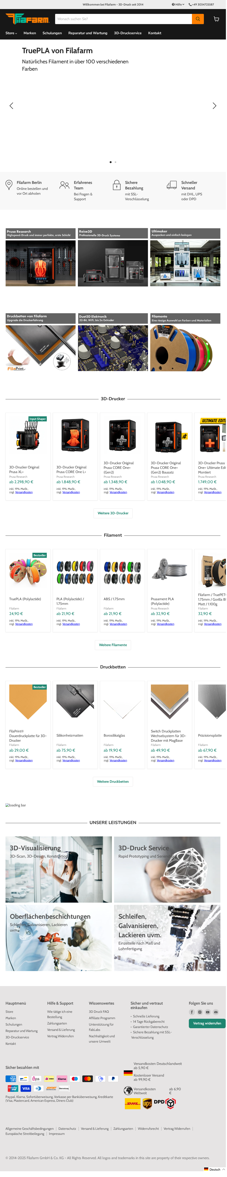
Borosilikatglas (114, 735)
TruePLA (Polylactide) (25, 599)
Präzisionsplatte (210, 735)
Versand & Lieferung (61, 1030)
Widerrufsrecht (148, 1129)
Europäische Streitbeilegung (25, 1134)
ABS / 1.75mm (114, 599)
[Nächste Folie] (213, 105)
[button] (215, 1169)
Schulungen (52, 33)
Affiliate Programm (102, 1018)
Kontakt (154, 33)
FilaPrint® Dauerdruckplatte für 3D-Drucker (28, 736)
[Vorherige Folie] (12, 105)
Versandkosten (24, 492)
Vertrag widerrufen (207, 1023)
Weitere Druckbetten (113, 781)
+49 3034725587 (203, 4)
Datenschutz (67, 1129)
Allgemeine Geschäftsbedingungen (30, 1129)
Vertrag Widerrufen (60, 1036)
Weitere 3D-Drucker (113, 513)
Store (9, 1012)
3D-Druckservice (128, 33)
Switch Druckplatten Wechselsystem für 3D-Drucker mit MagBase (168, 736)
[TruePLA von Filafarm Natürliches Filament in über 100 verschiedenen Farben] (113, 106)
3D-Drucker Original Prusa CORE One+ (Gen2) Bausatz (166, 467)
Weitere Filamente (113, 645)
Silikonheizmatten (69, 735)
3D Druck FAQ (99, 1012)
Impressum (57, 1134)
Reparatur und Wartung (87, 33)
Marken (30, 33)
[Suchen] (198, 19)
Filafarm (14, 608)
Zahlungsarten (57, 1023)
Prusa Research (18, 476)
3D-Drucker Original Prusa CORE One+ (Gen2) (119, 467)
